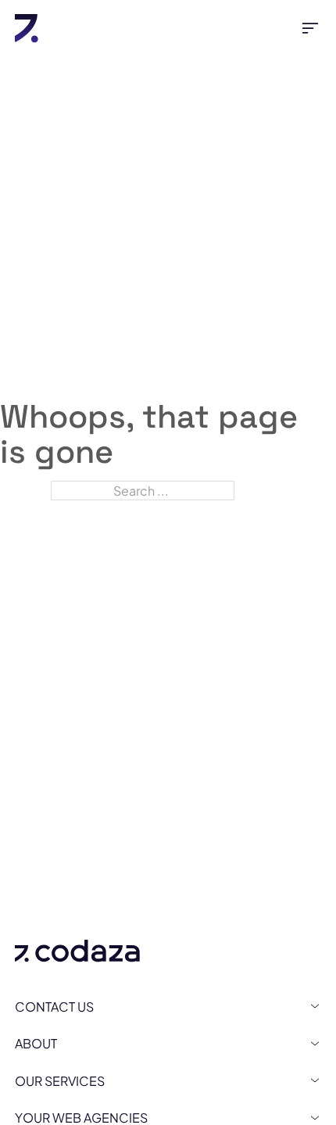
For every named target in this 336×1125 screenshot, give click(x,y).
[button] (168, 1007)
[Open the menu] (310, 28)
